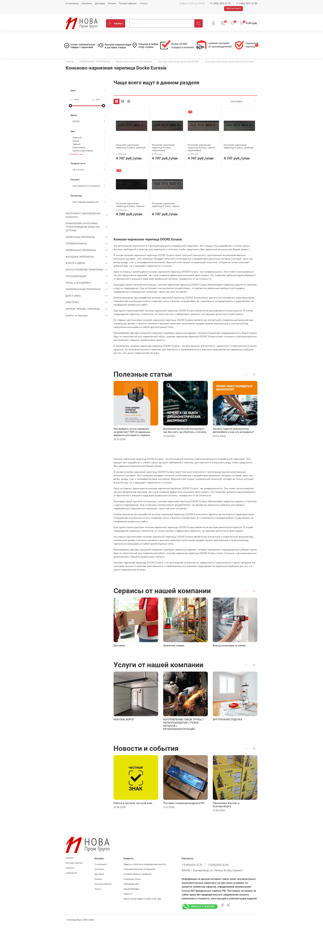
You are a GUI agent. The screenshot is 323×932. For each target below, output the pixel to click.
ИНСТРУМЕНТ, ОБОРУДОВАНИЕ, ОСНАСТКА (83, 215)
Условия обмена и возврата (137, 874)
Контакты (87, 3)
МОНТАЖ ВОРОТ (124, 719)
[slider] (70, 105)
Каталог (118, 23)
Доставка (100, 3)
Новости (127, 894)
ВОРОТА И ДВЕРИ (75, 263)
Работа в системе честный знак (133, 803)
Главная (70, 61)
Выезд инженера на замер (229, 645)
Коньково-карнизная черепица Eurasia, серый (165, 205)
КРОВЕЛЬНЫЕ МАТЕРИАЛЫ (95, 61)
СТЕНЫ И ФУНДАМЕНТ (78, 282)
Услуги (143, 3)
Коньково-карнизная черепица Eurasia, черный (130, 205)
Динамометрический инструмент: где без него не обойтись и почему (184, 430)
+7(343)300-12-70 (192, 864)
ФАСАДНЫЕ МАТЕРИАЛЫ (80, 256)
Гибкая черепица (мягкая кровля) (134, 61)
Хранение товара (173, 645)
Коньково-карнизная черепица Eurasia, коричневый (163, 147)
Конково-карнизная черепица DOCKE (178, 61)
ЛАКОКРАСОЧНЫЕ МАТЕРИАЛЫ (83, 289)
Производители (131, 884)
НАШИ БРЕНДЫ (131, 889)
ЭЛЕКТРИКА (72, 302)
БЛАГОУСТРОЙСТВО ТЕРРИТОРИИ (84, 269)
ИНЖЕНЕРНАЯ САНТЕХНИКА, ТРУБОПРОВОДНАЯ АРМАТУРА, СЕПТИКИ (83, 227)
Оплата (112, 3)
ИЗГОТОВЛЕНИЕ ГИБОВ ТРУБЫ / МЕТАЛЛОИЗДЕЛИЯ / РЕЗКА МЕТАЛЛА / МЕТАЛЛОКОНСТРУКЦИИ (183, 724)
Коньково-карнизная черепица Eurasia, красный (130, 146)
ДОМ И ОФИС (73, 295)
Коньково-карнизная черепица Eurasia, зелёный (239, 146)
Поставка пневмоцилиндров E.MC (184, 803)
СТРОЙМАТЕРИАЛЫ (76, 243)
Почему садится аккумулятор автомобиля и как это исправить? (233, 430)
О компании (72, 3)
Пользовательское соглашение (139, 869)
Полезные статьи (132, 879)
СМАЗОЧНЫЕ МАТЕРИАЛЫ (80, 237)
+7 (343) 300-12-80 (246, 3)
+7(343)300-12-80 (218, 864)
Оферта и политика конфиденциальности (144, 864)
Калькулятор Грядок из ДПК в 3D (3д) (142, 899)
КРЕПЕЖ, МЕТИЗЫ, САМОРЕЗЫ (83, 308)
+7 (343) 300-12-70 (220, 3)
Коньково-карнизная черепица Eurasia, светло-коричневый (202, 147)
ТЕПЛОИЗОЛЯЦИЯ (76, 276)
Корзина (70, 868)
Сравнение (71, 873)
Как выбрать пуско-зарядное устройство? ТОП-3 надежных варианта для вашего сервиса (132, 432)
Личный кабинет (128, 3)
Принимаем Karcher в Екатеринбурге (226, 804)
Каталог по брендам (77, 315)
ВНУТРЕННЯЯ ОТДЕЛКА (227, 719)
